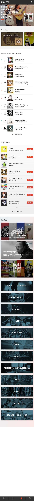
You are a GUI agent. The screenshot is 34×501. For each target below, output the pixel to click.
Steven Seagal (12, 196)
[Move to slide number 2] (18, 207)
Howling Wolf (19, 114)
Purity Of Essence (14, 156)
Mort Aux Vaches (14, 201)
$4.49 (29, 180)
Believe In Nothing (14, 171)
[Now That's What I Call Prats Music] (4, 165)
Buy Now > (4, 21)
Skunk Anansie (19, 61)
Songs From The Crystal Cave (18, 194)
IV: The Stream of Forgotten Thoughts (21, 67)
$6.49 (29, 157)
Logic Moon (18, 129)
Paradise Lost (12, 173)
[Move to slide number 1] (16, 207)
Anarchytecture (19, 59)
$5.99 (29, 149)
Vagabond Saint (19, 89)
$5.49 (29, 172)
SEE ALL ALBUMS (17, 211)
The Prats (11, 165)
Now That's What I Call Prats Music (19, 163)
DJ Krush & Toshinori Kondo (16, 150)
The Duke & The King (21, 82)
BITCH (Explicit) (20, 120)
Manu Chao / (12, 188)
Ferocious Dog (19, 76)
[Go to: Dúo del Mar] (28, 17)
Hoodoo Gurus (12, 158)
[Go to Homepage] (5, 2)
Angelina (17, 91)
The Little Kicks (13, 180)
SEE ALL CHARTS (17, 134)
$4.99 (29, 187)
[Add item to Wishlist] (30, 60)
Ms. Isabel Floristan (21, 122)
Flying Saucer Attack (14, 203)
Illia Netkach (19, 99)
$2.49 (29, 202)
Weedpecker (19, 68)
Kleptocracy (18, 74)
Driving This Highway (21, 105)
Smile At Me (18, 112)
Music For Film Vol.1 (21, 128)
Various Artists (19, 107)
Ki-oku (11, 148)
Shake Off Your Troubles (16, 179)
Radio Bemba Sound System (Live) (19, 186)
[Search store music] (32, 2)
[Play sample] (30, 19)
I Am (16, 97)
